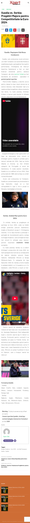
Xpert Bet (6, 436)
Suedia (7, 451)
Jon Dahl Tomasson (22, 449)
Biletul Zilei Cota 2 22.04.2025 (17, 496)
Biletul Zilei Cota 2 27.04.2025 (16, 487)
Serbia (3, 451)
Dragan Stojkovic (5, 449)
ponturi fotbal (19, 74)
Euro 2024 (8, 9)
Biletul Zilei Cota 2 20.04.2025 (17, 505)
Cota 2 (11, 489)
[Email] (15, 440)
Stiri (3, 9)
